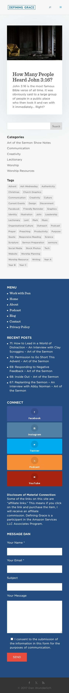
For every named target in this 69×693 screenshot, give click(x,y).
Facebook (14, 209)
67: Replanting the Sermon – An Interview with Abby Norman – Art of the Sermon (36, 386)
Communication (18, 148)
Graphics (52, 209)
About (14, 304)
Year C (22, 265)
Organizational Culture (20, 225)
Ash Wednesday (29, 186)
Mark (35, 220)
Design (32, 203)
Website (12, 253)
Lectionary (14, 159)
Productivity (41, 231)
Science (49, 237)
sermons (52, 242)
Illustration (26, 214)
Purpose (56, 231)
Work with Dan (20, 293)
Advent (12, 186)
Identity (12, 214)
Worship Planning (30, 253)
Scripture (13, 242)
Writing (36, 259)
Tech (47, 248)
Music (45, 220)
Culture (48, 197)
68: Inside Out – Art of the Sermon (34, 376)
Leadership (51, 214)
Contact (15, 321)
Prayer (12, 231)
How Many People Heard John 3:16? (33, 77)
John (38, 214)
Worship (13, 165)
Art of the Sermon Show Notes (29, 142)
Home (14, 299)
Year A (47, 259)
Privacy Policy (20, 327)
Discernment (47, 203)
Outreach (42, 225)
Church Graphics (32, 192)
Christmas (13, 192)
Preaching (25, 231)
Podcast (55, 225)
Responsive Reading (30, 237)
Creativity (14, 154)
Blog (13, 316)
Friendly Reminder (33, 209)
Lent (26, 220)
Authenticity (48, 186)
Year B (11, 265)
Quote (11, 237)
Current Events (16, 203)
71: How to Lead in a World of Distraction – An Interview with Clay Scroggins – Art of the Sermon (35, 347)
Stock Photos (33, 248)
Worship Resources (20, 171)
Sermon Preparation (33, 242)
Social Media (15, 248)
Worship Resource (18, 259)
